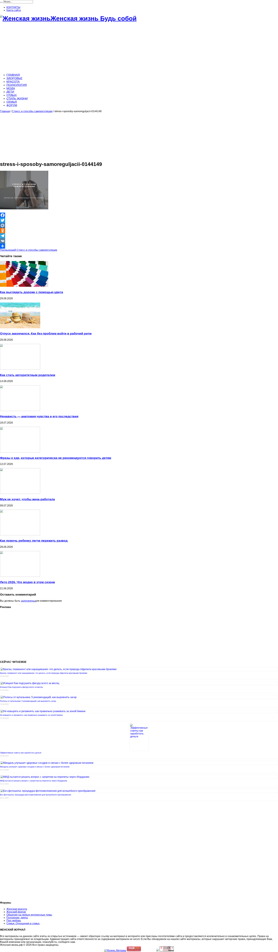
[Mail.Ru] (139, 225)
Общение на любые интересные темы (29, 914)
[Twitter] (139, 220)
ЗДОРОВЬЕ (14, 78)
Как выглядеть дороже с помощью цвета (31, 292)
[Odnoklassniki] (139, 230)
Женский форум (16, 911)
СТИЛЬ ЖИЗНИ (17, 98)
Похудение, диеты (17, 917)
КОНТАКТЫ (13, 7)
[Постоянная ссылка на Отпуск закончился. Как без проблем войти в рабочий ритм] (20, 327)
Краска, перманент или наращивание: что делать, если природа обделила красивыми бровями (43, 673)
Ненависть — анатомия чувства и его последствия (39, 416)
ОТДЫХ (11, 95)
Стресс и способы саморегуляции (32, 111)
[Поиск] (1, 2)
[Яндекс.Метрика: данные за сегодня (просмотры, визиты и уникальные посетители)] (115, 950)
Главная (5, 111)
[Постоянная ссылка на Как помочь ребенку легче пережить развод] (20, 534)
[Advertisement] (96, 47)
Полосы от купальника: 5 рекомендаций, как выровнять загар (28, 701)
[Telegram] (139, 235)
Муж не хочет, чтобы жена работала (27, 499)
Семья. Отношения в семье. (23, 923)
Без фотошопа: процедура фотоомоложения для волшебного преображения (35, 795)
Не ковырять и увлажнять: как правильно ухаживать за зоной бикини (31, 715)
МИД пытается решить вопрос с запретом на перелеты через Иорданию (33, 781)
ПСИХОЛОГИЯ (16, 85)
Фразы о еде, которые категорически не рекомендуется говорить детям (55, 458)
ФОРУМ (11, 105)
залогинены (28, 600)
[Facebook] (139, 215)
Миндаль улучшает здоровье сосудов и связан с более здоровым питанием (34, 767)
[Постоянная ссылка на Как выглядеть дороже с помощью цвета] (24, 286)
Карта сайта (13, 10)
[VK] (139, 240)
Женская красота (16, 909)
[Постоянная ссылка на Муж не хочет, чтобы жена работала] (20, 493)
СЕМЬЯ (11, 101)
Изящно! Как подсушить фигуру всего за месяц (21, 687)
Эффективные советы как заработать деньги (20, 753)
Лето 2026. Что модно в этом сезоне (27, 582)
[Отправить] (139, 246)
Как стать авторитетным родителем (27, 375)
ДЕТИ (10, 91)
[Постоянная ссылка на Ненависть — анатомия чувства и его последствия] (20, 410)
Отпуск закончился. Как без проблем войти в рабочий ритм (46, 333)
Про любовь (13, 920)
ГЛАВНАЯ (13, 74)
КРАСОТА (13, 81)
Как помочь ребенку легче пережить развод (34, 540)
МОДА (10, 88)
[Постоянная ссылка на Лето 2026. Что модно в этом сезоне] (20, 575)
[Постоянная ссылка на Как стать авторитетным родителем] (20, 368)
